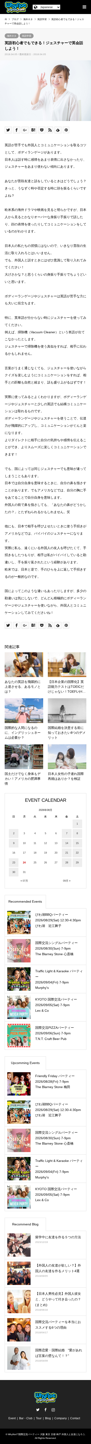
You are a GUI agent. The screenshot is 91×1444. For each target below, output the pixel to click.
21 (66, 852)
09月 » (66, 880)
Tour (39, 1418)
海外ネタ (11, 36)
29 (77, 862)
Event (12, 1418)
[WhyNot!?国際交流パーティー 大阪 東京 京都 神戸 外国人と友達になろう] (16, 7)
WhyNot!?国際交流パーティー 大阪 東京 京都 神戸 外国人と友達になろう (46, 1434)
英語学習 (26, 36)
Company (60, 1418)
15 (77, 843)
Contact (75, 1418)
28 (66, 862)
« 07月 (24, 880)
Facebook (45, 1409)
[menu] (84, 7)
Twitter (37, 1409)
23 (13, 862)
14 (66, 843)
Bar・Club (25, 1418)
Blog (48, 1418)
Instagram (53, 1409)
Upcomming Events (25, 1063)
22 (77, 852)
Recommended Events (25, 901)
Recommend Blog (25, 1224)
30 (13, 872)
